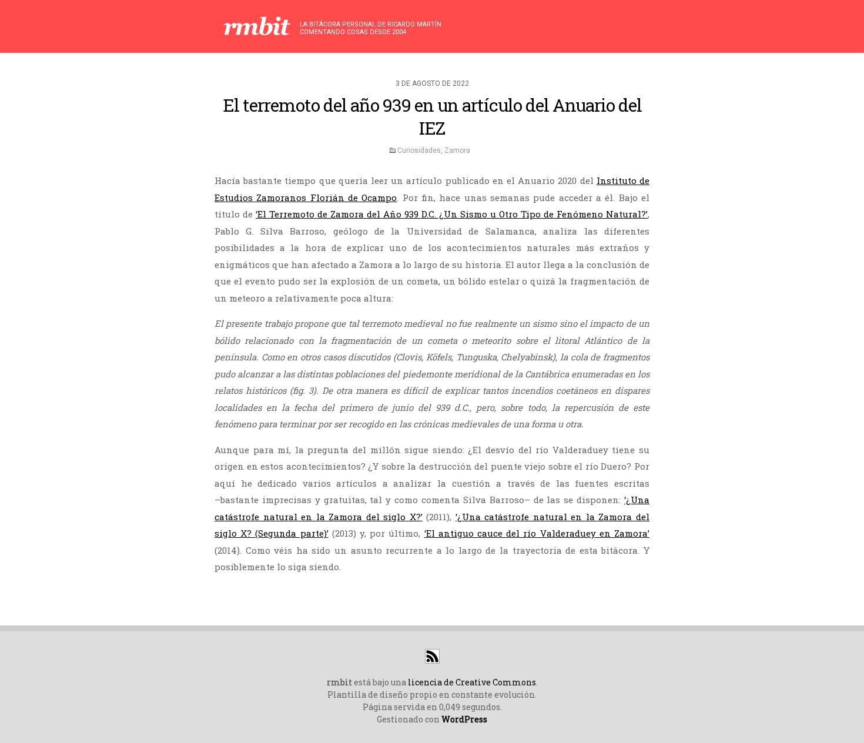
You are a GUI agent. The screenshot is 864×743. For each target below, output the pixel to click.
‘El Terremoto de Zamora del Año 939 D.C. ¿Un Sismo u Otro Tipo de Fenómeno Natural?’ (452, 214)
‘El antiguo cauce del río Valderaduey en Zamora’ (536, 533)
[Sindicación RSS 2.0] (432, 660)
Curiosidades (419, 150)
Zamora (457, 150)
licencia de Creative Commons (472, 682)
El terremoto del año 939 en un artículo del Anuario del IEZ (432, 116)
